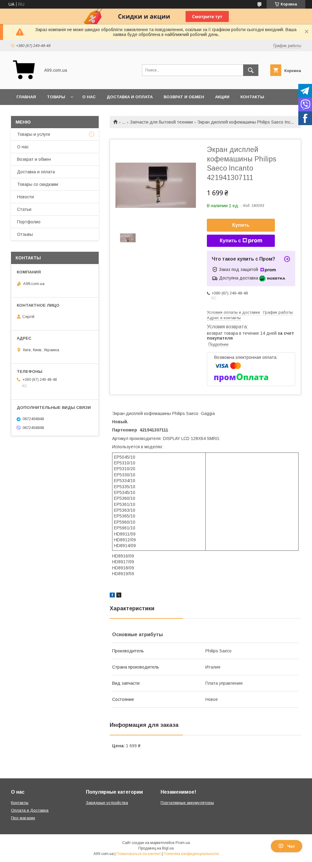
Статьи (24, 209)
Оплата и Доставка (29, 810)
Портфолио (29, 221)
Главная (26, 97)
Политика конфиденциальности (191, 854)
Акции (222, 97)
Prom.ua (183, 843)
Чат (291, 846)
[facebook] (112, 595)
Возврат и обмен (184, 97)
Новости (25, 196)
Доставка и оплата (130, 97)
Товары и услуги (33, 134)
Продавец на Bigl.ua (156, 848)
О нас (89, 97)
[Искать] (250, 70)
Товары (56, 97)
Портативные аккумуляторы (187, 802)
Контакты (252, 97)
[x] (118, 595)
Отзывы (25, 234)
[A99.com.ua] (24, 81)
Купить (241, 225)
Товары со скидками (37, 184)
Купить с (230, 240)
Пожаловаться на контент (138, 854)
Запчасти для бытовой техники (161, 122)
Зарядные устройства (107, 802)
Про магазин (23, 818)
